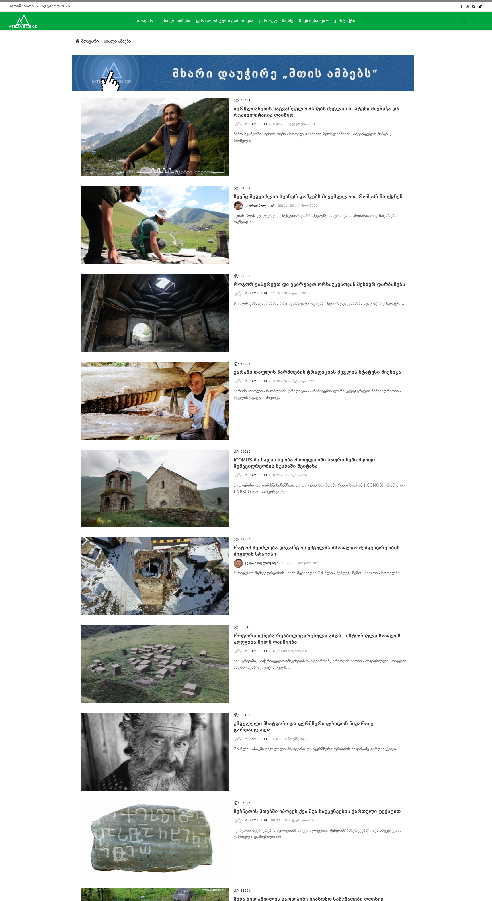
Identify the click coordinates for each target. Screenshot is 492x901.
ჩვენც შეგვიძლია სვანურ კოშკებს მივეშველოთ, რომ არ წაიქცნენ (318, 196)
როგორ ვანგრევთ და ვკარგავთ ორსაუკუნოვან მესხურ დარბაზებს (319, 284)
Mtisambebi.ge (256, 124)
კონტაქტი (344, 20)
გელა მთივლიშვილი (261, 563)
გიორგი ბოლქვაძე (260, 206)
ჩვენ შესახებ (312, 20)
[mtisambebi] (243, 71)
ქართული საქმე (276, 20)
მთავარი (146, 20)
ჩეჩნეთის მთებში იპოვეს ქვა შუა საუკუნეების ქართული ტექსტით (317, 811)
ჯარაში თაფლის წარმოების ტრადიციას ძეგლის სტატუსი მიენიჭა (317, 372)
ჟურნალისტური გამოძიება (224, 20)
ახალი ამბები (175, 20)
